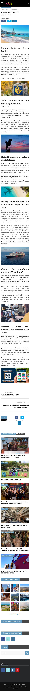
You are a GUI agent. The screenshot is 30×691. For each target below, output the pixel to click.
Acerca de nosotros (15, 684)
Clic (6, 439)
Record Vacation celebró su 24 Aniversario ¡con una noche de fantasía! (14, 549)
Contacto (6, 684)
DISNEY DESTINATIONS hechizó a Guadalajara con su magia (13, 456)
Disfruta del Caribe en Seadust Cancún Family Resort (14, 526)
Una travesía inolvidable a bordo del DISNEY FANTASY (13, 572)
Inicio (23, 684)
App (2, 7)
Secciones (11, 532)
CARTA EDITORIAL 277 (10, 395)
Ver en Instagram (15, 614)
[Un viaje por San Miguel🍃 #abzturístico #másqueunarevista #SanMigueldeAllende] (5, 588)
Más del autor (20, 433)
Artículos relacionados (8, 433)
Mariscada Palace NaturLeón (11, 479)
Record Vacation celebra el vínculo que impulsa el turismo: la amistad (14, 502)
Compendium (7, 7)
